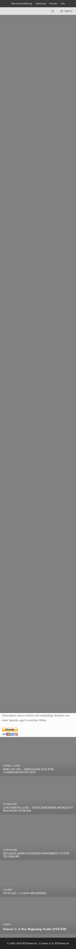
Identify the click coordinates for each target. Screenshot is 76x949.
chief (10, 199)
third (53, 254)
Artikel (11, 605)
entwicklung (35, 254)
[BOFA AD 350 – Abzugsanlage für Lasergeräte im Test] (38, 773)
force (10, 110)
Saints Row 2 (11, 496)
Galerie (12, 516)
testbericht (29, 432)
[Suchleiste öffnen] (52, 11)
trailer (25, 110)
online (11, 432)
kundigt (12, 343)
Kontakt (53, 3)
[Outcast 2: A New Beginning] (38, 894)
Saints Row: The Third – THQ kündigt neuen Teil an (33, 317)
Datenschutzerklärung (21, 3)
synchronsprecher (33, 699)
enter (24, 254)
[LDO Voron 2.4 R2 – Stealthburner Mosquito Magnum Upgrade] (38, 812)
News (11, 105)
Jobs (63, 3)
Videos (11, 194)
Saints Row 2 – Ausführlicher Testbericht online (30, 407)
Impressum (41, 3)
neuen (21, 343)
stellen (18, 699)
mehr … (21, 96)
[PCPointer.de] (10, 11)
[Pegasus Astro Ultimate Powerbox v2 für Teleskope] (38, 857)
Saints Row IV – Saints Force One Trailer (27, 85)
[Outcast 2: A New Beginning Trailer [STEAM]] (38, 931)
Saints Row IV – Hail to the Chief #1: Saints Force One (35, 174)
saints (18, 110)
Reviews (21, 605)
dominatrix (14, 254)
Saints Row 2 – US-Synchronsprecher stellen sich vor (33, 674)
